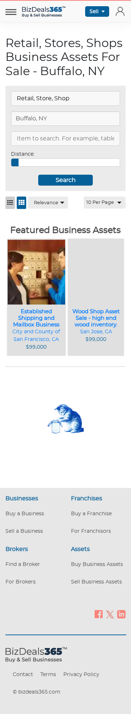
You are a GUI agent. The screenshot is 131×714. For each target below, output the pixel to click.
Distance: (23, 154)
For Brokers (20, 582)
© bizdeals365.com (36, 692)
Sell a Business (24, 531)
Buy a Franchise (91, 513)
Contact (23, 674)
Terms (48, 674)
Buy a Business (24, 513)
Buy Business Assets (97, 564)
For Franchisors (91, 531)
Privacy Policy (81, 674)
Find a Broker (22, 564)
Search (66, 180)
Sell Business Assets (96, 582)
